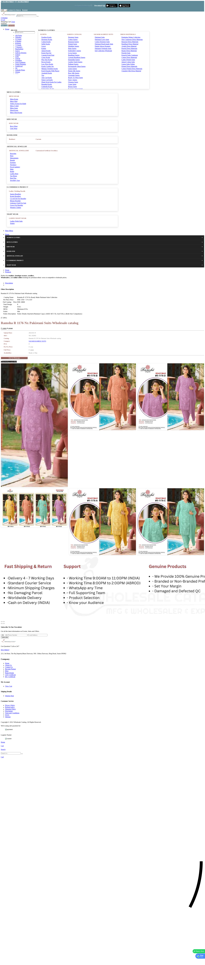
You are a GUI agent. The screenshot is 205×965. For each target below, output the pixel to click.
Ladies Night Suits (16, 221)
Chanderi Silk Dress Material (131, 71)
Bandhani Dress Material (130, 44)
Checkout (11, 25)
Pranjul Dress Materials (129, 48)
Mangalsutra (14, 158)
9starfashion (19, 49)
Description (9, 283)
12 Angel (18, 39)
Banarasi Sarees (73, 42)
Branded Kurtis (46, 84)
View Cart (4, 25)
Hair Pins (13, 178)
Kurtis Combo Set (47, 66)
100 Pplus (18, 35)
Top (42, 75)
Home (7, 29)
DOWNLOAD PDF (9, 362)
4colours (18, 43)
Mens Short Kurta (16, 113)
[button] (102, 962)
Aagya (17, 51)
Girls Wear (13, 128)
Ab (16, 68)
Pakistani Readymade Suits (104, 44)
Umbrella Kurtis (46, 86)
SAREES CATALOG (74, 34)
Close (13, 22)
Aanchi (17, 58)
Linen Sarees (72, 69)
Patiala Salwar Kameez (102, 46)
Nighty (12, 223)
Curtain (38, 139)
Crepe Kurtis (45, 57)
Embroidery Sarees (74, 51)
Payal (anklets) (15, 167)
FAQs (7, 715)
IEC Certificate (10, 677)
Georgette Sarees (74, 75)
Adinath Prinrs (20, 70)
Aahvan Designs (20, 53)
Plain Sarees (72, 48)
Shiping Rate (9, 696)
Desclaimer (9, 711)
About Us (8, 665)
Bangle (12, 160)
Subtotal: (4, 24)
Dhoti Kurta (14, 110)
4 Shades (18, 41)
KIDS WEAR (13, 123)
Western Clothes (15, 207)
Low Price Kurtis (47, 64)
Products (8, 272)
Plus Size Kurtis (46, 60)
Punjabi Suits (126, 53)
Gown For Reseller (16, 205)
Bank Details (9, 673)
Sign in (18, 10)
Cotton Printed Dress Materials (132, 69)
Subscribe (5, 637)
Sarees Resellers (15, 194)
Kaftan (43, 48)
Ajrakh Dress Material (129, 46)
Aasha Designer (20, 64)
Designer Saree (73, 37)
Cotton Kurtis (46, 42)
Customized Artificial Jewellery (47, 150)
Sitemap (8, 717)
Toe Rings (13, 176)
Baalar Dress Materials (129, 51)
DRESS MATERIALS (128, 34)
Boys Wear (14, 126)
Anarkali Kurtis (46, 73)
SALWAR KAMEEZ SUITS (103, 34)
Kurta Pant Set (46, 53)
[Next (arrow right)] (4, 623)
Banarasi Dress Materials (130, 42)
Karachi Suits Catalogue (130, 55)
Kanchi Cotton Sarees (75, 89)
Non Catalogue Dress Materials (132, 39)
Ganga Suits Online (128, 64)
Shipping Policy (10, 709)
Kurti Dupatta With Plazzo (50, 71)
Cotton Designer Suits (102, 42)
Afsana (17, 72)
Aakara (17, 55)
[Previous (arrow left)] (2, 623)
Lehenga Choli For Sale (18, 203)
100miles (18, 37)
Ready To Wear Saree (75, 78)
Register (25, 10)
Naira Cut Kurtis (47, 80)
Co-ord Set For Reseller (18, 198)
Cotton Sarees (73, 39)
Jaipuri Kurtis (46, 51)
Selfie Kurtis (45, 44)
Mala (11, 169)
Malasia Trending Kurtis (49, 69)
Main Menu (9, 231)
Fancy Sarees (72, 80)
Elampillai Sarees (74, 60)
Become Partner (10, 669)
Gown (43, 46)
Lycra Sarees (72, 53)
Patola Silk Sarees (74, 71)
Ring (11, 156)
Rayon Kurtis (46, 62)
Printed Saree (72, 44)
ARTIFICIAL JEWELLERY (19, 150)
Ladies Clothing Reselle (17, 191)
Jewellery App (15, 180)
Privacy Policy (10, 705)
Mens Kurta (14, 99)
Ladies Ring (14, 174)
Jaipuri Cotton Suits (128, 62)
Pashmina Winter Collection (131, 37)
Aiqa (16, 74)
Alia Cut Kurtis (46, 78)
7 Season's (18, 47)
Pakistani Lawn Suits (102, 39)
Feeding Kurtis (46, 37)
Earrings (13, 162)
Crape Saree (72, 84)
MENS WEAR (14, 96)
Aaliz (17, 56)
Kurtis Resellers (15, 196)
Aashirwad (19, 66)
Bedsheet (12, 139)
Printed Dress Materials (129, 66)
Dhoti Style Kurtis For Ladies (51, 82)
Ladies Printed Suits (128, 60)
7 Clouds (18, 45)
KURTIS (43, 34)
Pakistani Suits (100, 37)
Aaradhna (18, 60)
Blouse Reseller (15, 201)
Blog (6, 671)
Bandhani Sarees (73, 55)
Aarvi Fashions (20, 62)
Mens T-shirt (14, 106)
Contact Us (12, 10)
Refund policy (10, 707)
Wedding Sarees (73, 46)
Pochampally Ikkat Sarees (77, 66)
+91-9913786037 (8, 2)
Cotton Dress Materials (129, 57)
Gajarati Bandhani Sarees (76, 57)
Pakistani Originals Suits (103, 48)
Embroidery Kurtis (47, 89)
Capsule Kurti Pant (47, 55)
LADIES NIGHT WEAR (17, 218)
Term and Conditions (12, 713)
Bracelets (13, 153)
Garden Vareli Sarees (75, 62)
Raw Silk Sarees (73, 73)
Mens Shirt (13, 101)
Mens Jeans (14, 108)
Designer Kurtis (46, 39)
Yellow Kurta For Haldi (18, 104)
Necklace (13, 165)
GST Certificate (10, 675)
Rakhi (12, 171)
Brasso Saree (72, 86)
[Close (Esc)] (2, 621)
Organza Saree (73, 82)
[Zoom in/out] (4, 621)
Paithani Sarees (73, 64)
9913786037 (5, 650)
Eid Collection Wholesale (103, 51)
